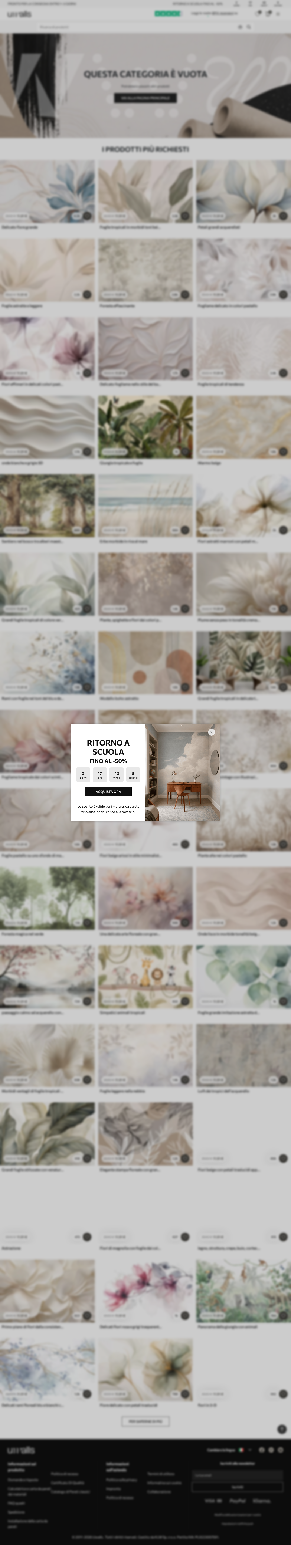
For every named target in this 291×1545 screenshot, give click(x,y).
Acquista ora (108, 792)
